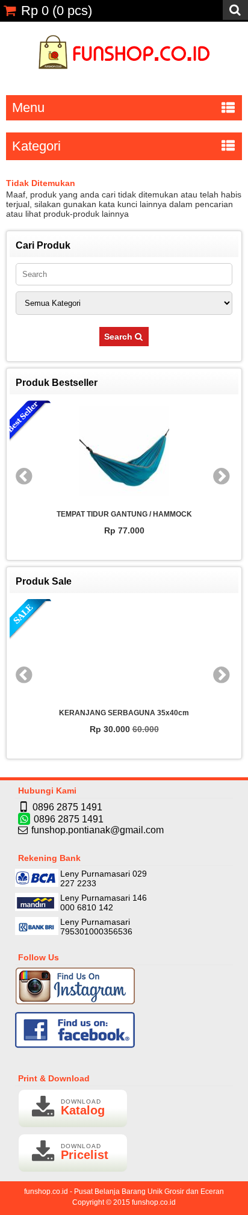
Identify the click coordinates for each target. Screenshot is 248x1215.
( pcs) (56, 10)
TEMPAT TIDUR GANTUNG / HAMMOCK (116, 514)
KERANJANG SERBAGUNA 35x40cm (120, 713)
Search (119, 336)
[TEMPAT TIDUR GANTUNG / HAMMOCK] (116, 452)
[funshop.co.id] (124, 75)
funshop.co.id (154, 1202)
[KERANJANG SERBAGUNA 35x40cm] (120, 651)
